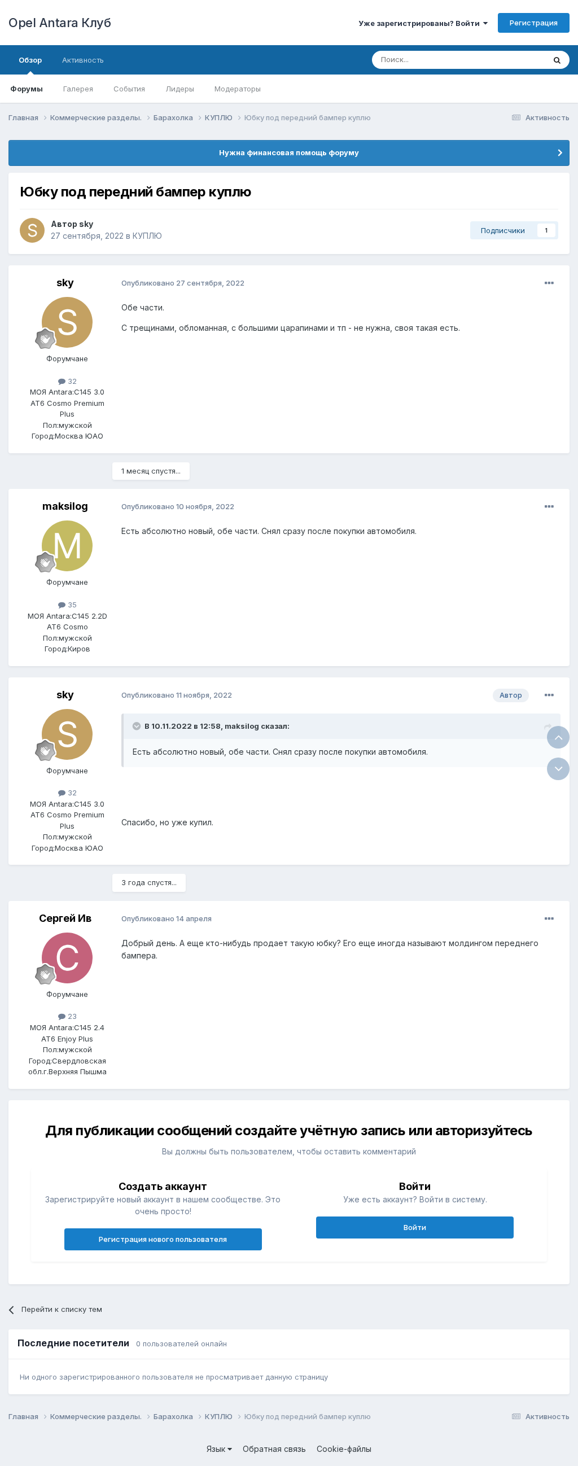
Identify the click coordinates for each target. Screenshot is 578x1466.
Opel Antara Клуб (59, 22)
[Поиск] (557, 60)
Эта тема (514, 59)
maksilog (65, 506)
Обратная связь (274, 1449)
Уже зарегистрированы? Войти (420, 23)
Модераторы (237, 88)
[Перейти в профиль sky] (32, 230)
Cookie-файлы (344, 1449)
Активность (83, 59)
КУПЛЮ (147, 235)
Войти (415, 1227)
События (129, 88)
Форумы (26, 88)
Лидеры (179, 88)
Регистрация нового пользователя (163, 1239)
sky (86, 224)
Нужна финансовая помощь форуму (289, 152)
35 (71, 604)
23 (71, 1016)
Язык (217, 1449)
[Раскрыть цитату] (138, 725)
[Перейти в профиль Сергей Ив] (67, 958)
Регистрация (534, 22)
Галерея (78, 88)
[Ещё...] (549, 283)
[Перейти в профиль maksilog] (67, 545)
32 (71, 381)
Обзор (30, 59)
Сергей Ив (65, 918)
